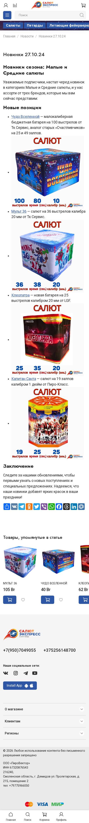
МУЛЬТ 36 (10, 583)
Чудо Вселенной (25, 117)
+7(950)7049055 (19, 650)
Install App (16, 685)
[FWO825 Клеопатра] (47, 339)
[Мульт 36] (47, 256)
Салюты (13, 25)
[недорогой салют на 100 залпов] (47, 172)
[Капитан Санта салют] (47, 423)
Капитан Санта (23, 379)
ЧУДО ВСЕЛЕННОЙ (54, 583)
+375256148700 (59, 650)
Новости (27, 36)
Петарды (35, 25)
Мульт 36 (18, 211)
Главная (9, 36)
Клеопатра (20, 295)
